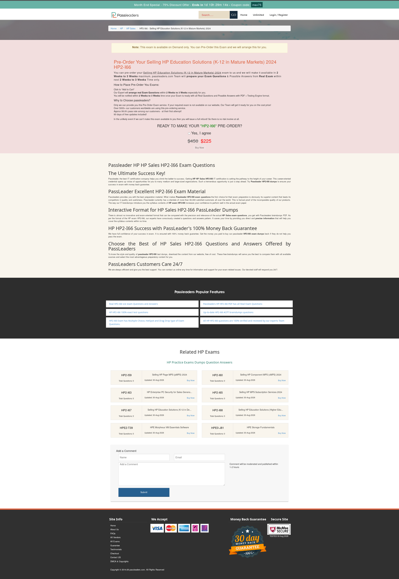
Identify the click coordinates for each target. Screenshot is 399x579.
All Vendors (115, 537)
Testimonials (116, 549)
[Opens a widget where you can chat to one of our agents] (377, 561)
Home (243, 14)
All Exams (115, 541)
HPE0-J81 (217, 428)
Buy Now (191, 380)
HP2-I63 (126, 392)
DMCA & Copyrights (119, 561)
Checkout (114, 553)
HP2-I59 (126, 375)
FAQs (112, 533)
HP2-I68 (217, 410)
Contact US (115, 557)
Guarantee (115, 545)
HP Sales (130, 28)
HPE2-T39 (126, 428)
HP (121, 28)
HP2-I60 (217, 375)
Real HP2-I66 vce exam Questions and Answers (133, 303)
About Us (114, 529)
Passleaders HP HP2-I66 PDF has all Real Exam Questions (232, 303)
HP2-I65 (217, 392)
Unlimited (258, 14)
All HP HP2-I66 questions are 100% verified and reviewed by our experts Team (243, 320)
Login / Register (279, 14)
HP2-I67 (126, 410)
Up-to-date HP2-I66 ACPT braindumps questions (228, 312)
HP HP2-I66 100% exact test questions (128, 312)
